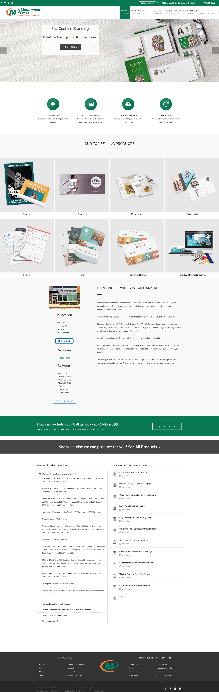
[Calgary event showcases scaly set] (114, 542)
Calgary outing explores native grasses (135, 518)
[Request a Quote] (91, 104)
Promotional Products (76, 664)
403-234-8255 (208, 3)
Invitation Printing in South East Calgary (135, 484)
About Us (133, 664)
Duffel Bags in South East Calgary (133, 506)
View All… (123, 597)
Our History (134, 672)
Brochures (137, 214)
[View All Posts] (114, 598)
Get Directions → (64, 332)
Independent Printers (166, 668)
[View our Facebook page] (2, 3)
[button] (3, 50)
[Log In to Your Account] (166, 104)
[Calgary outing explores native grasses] (114, 519)
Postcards (192, 214)
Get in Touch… (167, 426)
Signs (41, 675)
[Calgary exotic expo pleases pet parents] (114, 587)
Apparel (71, 668)
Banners (82, 214)
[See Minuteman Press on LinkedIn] (175, 688)
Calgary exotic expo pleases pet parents (135, 585)
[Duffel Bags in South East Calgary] (114, 508)
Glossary (76, 672)
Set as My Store (147, 3)
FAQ (69, 672)
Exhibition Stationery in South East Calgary (136, 551)
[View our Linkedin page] (9, 3)
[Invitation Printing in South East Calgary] (114, 485)
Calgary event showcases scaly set (133, 540)
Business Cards (137, 275)
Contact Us (134, 675)
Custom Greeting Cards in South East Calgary (138, 529)
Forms (26, 275)
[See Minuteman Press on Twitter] (170, 688)
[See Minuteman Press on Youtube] (180, 688)
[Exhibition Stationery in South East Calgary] (114, 553)
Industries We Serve (76, 675)
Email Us (65, 341)
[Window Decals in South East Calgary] (114, 576)
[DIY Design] (53, 104)
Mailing (42, 672)
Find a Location (45, 664)
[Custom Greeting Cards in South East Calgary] (114, 530)
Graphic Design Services (192, 275)
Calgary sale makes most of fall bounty (135, 472)
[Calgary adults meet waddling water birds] (114, 564)
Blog (131, 668)
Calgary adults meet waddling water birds (136, 563)
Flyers (82, 275)
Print (41, 668)
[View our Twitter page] (5, 3)
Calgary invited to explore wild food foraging (137, 495)
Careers (161, 672)
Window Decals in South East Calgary (134, 574)
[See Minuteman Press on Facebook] (166, 688)
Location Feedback (165, 675)
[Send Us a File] (128, 104)
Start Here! (74, 46)
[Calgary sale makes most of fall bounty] (114, 474)
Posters (27, 214)
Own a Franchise (164, 664)
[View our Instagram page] (12, 3)
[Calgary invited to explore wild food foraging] (114, 497)
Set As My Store (64, 401)
